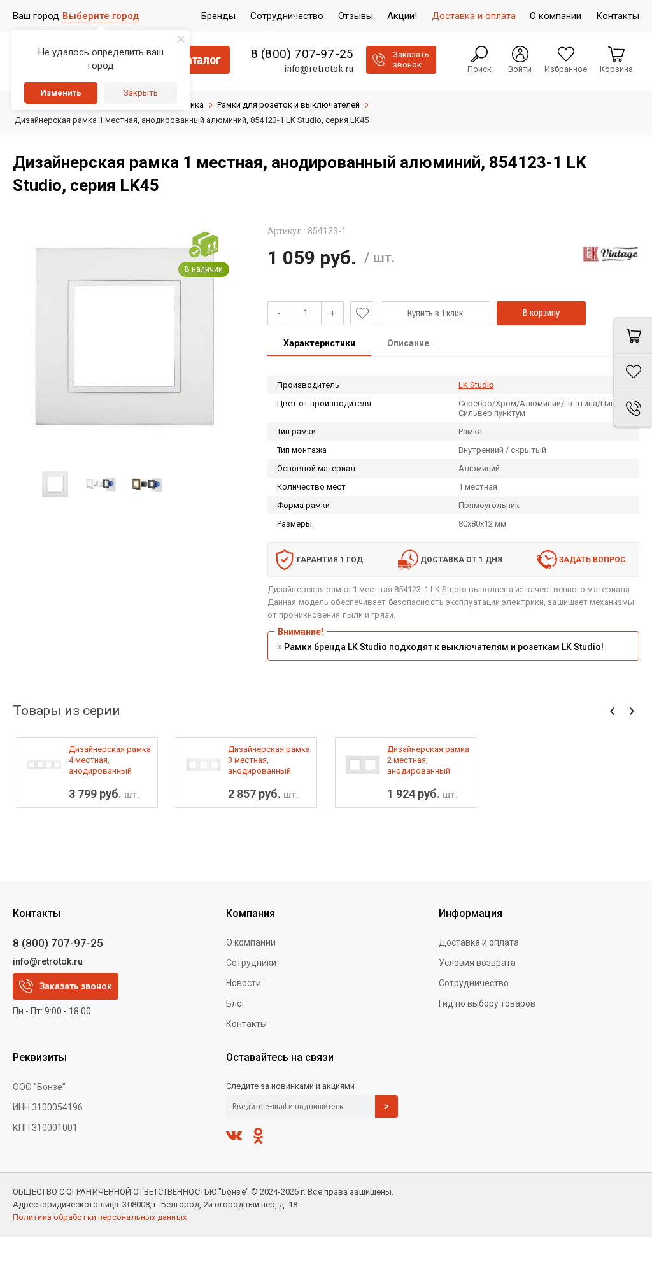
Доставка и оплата (479, 942)
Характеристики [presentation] (319, 343)
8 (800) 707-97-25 (302, 54)
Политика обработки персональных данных (100, 1217)
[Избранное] (633, 372)
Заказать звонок (75, 986)
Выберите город (100, 16)
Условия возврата (477, 963)
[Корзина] (633, 335)
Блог (236, 1003)
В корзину (541, 313)
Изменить (61, 92)
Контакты (246, 1024)
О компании (251, 942)
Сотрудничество (474, 983)
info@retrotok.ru (318, 68)
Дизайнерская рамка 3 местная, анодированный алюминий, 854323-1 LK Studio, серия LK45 (269, 760)
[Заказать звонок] (633, 408)
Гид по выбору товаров (487, 1003)
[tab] (319, 344)
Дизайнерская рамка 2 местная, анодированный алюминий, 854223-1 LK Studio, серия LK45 (428, 760)
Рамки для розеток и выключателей (288, 105)
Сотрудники (251, 963)
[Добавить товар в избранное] (362, 313)
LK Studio (476, 385)
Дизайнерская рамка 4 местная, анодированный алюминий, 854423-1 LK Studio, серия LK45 (110, 760)
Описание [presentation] (408, 343)
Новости (243, 983)
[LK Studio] (610, 254)
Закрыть (141, 92)
